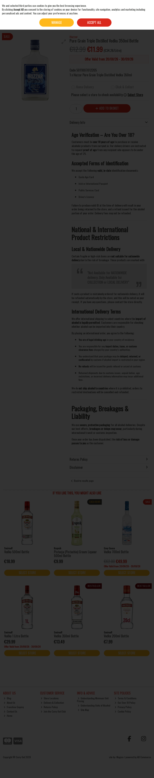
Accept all (94, 22)
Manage (57, 22)
